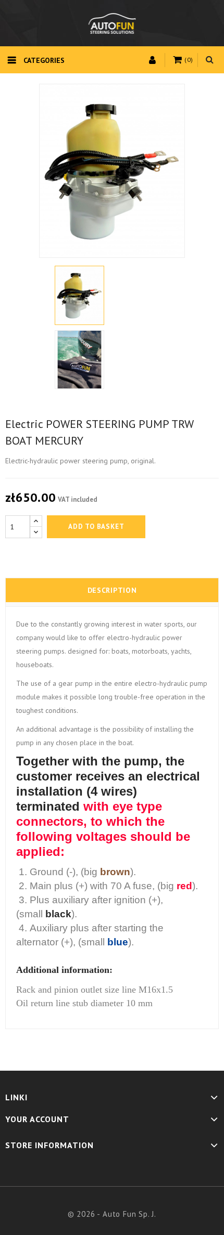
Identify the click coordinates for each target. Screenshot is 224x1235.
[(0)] (178, 60)
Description (112, 590)
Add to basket (96, 526)
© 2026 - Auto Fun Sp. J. (112, 1214)
